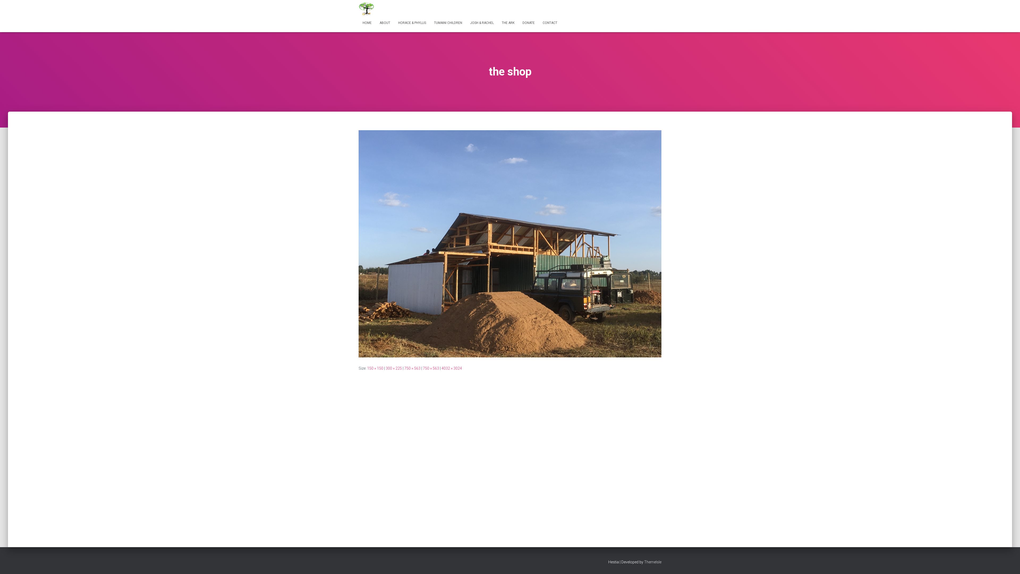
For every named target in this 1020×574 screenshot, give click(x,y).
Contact (550, 23)
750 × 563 (412, 368)
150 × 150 (375, 368)
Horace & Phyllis (412, 23)
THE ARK (508, 23)
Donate (528, 23)
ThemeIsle (652, 562)
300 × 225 (394, 368)
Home (367, 23)
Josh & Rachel (482, 23)
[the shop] (510, 243)
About (385, 23)
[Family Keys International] (367, 9)
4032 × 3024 (451, 368)
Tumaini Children (448, 23)
